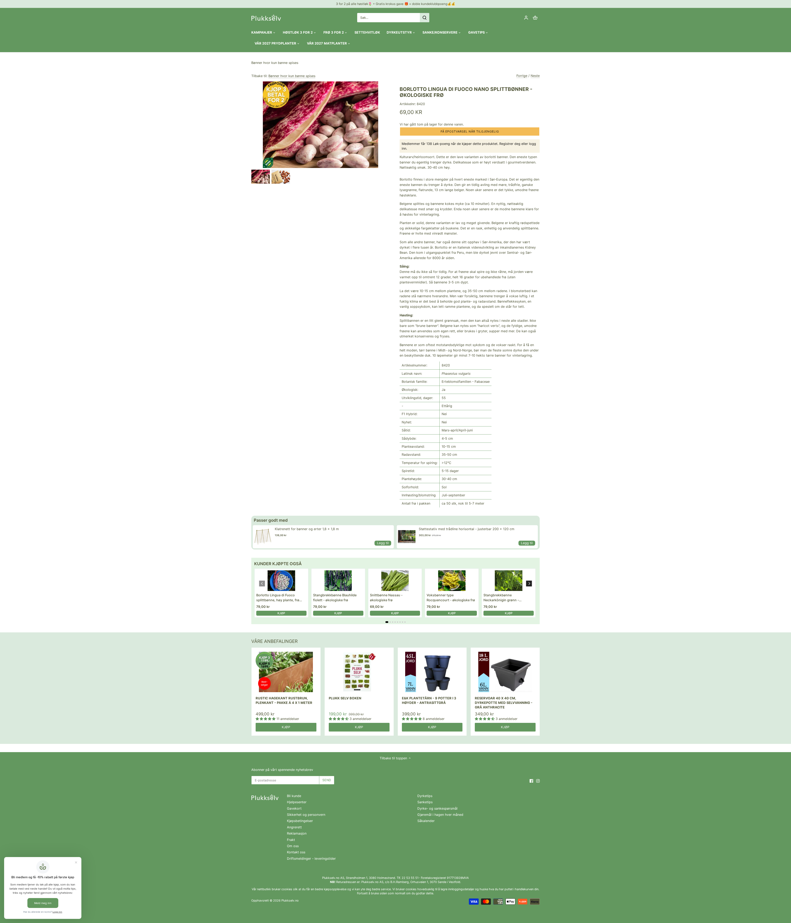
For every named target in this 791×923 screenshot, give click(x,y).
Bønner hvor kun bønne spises (274, 63)
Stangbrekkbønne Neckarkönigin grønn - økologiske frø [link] (501, 597)
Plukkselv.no (290, 900)
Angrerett (294, 827)
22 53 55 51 (410, 878)
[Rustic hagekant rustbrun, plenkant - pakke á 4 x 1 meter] (286, 672)
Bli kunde (294, 796)
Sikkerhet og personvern (306, 815)
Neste (535, 76)
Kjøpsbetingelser (300, 821)
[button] (470, 131)
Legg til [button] (383, 543)
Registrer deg (509, 144)
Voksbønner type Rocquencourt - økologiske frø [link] (451, 597)
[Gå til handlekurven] (535, 17)
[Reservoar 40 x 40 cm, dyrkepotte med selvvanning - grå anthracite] (505, 672)
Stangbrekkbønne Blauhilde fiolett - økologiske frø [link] (335, 597)
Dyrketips (424, 796)
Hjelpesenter (297, 802)
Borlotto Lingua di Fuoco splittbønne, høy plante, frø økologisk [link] (277, 597)
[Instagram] (538, 780)
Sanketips (425, 802)
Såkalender (426, 821)
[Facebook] (531, 780)
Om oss (293, 846)
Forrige (521, 76)
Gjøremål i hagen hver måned (440, 815)
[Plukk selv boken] (359, 672)
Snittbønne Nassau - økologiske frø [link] (386, 597)
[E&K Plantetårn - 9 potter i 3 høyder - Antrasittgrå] (432, 672)
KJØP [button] (281, 613)
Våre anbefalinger (274, 641)
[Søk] (424, 17)
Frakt (291, 840)
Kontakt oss (296, 852)
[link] (262, 536)
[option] (260, 177)
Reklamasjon (297, 833)
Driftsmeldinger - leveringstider (311, 858)
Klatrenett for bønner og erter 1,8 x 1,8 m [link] (307, 529)
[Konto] (526, 17)
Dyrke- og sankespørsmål (437, 808)
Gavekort (294, 808)
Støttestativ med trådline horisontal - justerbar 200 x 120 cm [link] (466, 529)
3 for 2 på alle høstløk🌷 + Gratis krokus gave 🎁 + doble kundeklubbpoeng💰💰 (395, 4)
